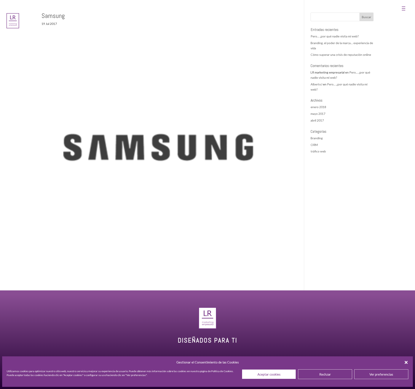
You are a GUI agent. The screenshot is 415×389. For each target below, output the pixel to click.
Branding (317, 138)
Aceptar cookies (269, 374)
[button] (406, 362)
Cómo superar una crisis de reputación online (341, 54)
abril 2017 (317, 120)
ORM (314, 145)
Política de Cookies (222, 371)
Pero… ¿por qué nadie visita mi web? (335, 36)
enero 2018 (318, 107)
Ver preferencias (381, 374)
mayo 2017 (318, 113)
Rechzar (325, 374)
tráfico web (318, 151)
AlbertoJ (316, 84)
